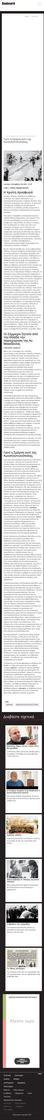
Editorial (6, 1090)
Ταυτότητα (7, 1103)
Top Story (34, 16)
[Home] (8, 3)
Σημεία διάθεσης (20, 1103)
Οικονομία (19, 1075)
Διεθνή (6, 1079)
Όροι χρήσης (8, 1109)
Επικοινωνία (8, 1106)
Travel (29, 1093)
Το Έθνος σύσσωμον (16, 968)
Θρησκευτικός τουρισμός (13, 1100)
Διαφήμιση (19, 1106)
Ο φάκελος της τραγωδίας (18, 924)
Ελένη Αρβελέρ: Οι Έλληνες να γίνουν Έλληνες (23, 880)
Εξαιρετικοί (19, 1093)
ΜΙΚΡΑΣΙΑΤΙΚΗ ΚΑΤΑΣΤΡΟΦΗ (27, 705)
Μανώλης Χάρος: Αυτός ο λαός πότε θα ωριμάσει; (22, 747)
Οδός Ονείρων (18, 1090)
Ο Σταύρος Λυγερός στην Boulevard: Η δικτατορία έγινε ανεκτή (23, 791)
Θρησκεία (21, 1083)
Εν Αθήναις (7, 1093)
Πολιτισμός (8, 1086)
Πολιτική (7, 1075)
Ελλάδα (16, 1079)
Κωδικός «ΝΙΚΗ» (14, 835)
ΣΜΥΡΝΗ (9, 705)
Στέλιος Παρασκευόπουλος (19, 188)
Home (27, 16)
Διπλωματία (8, 1083)
